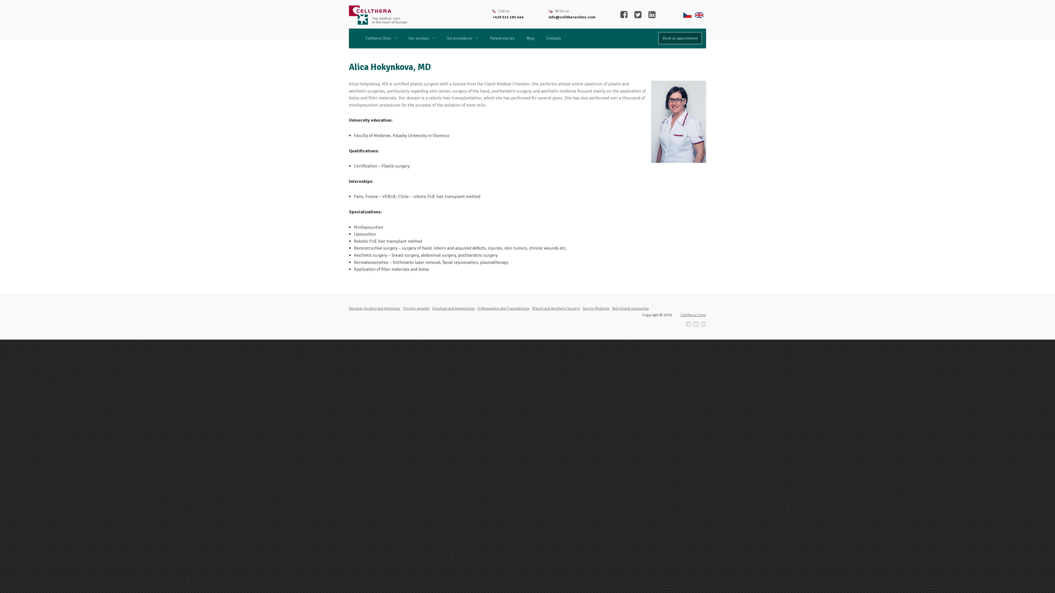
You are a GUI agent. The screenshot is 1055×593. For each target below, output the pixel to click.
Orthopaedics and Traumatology (503, 308)
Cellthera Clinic (378, 38)
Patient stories (502, 38)
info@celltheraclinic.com (572, 17)
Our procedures (460, 38)
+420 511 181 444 (508, 17)
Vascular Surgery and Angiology (374, 308)
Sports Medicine (596, 308)
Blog (530, 38)
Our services (419, 38)
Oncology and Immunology (453, 308)
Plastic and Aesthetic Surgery (556, 308)
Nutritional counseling (630, 308)
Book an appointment (680, 38)
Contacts (553, 38)
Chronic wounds (416, 308)
